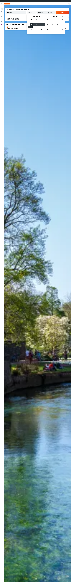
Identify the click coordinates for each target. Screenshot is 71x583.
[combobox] (17, 12)
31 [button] (62, 31)
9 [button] (36, 24)
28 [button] (31, 31)
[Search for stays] (1, 9)
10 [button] (62, 24)
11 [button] (41, 24)
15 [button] (57, 27)
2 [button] (36, 22)
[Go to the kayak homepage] (7, 3)
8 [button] (57, 24)
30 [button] (36, 31)
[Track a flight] (1, 19)
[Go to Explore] (1, 16)
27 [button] (52, 31)
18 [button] (41, 27)
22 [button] (33, 29)
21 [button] (31, 29)
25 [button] (41, 29)
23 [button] (36, 29)
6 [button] (52, 24)
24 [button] (38, 29)
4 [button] (41, 22)
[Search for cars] (1, 11)
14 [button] (31, 27)
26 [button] (43, 29)
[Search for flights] (1, 7)
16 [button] (36, 27)
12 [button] (49, 27)
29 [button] (33, 31)
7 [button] (31, 24)
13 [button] (52, 27)
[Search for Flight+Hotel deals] (1, 13)
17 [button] (62, 27)
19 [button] (49, 29)
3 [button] (62, 22)
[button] (70, 1)
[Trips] (1, 22)
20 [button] (28, 29)
